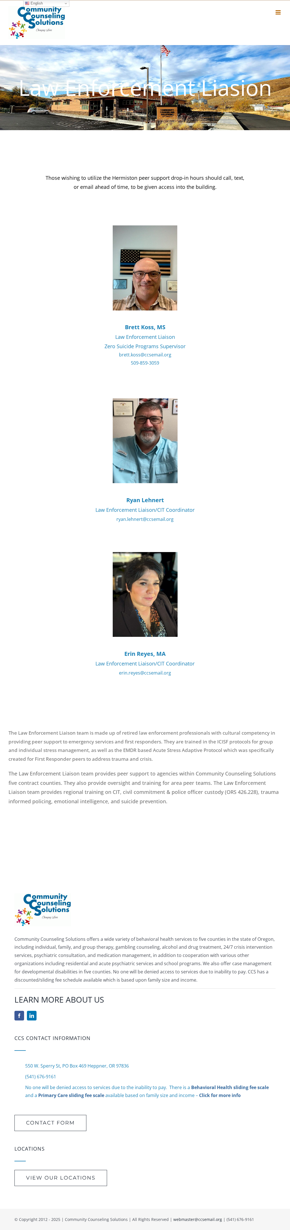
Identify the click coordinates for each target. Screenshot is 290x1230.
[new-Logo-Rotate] (42, 895)
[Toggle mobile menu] (279, 12)
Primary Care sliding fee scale (71, 1095)
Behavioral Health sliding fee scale (230, 1087)
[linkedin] (32, 1015)
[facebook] (19, 1015)
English (36, 3)
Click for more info (220, 1095)
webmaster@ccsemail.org (197, 1219)
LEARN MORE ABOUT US (59, 999)
